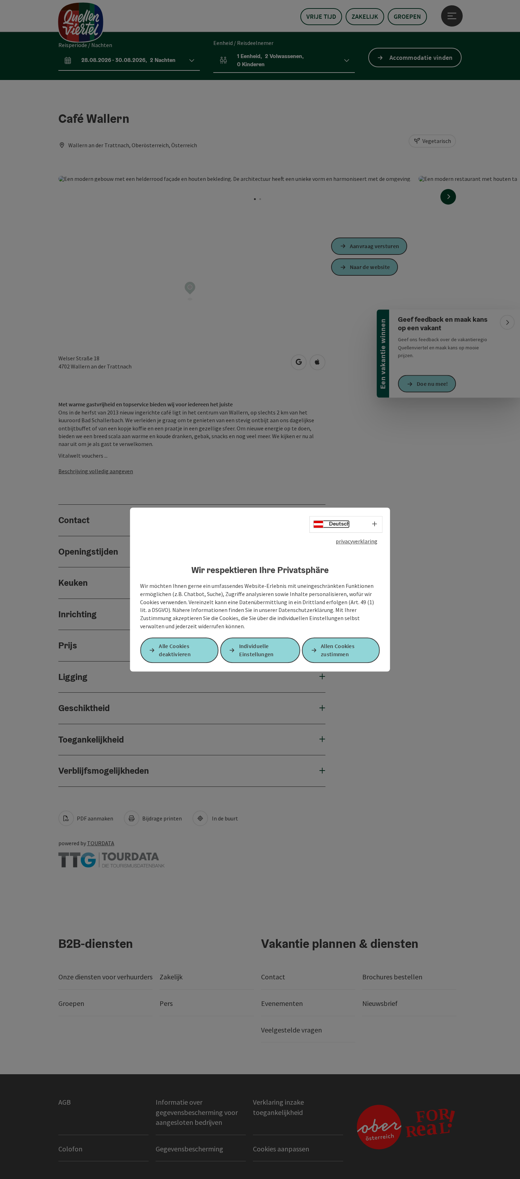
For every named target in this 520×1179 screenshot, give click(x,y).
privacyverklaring (356, 541)
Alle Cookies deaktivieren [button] (175, 650)
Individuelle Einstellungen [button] (256, 650)
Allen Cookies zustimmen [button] (337, 650)
